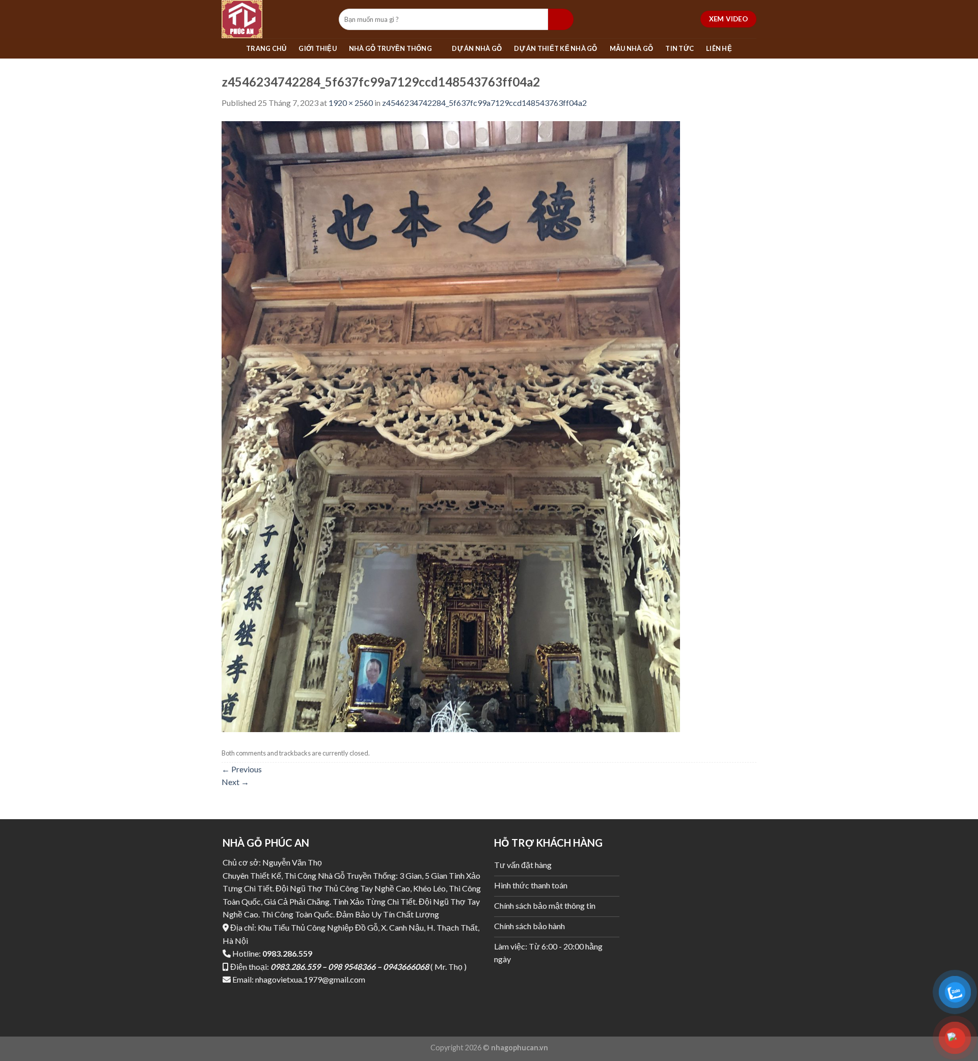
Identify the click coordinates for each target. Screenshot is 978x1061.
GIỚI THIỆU (317, 48)
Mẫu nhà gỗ (632, 48)
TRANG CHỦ (266, 48)
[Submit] (561, 19)
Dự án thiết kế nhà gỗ (555, 48)
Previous (242, 769)
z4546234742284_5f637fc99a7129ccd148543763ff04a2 (484, 102)
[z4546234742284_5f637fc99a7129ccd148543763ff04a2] (451, 425)
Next (235, 782)
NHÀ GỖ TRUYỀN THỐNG (390, 48)
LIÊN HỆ (719, 48)
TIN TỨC (679, 48)
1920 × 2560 (351, 102)
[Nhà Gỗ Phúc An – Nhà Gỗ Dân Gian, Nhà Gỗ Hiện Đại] (272, 19)
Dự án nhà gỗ (477, 48)
